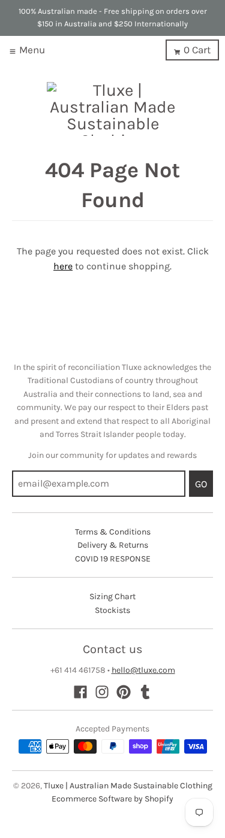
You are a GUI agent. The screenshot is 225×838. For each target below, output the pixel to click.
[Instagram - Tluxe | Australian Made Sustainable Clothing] (102, 692)
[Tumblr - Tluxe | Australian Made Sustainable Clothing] (145, 692)
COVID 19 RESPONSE (113, 559)
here (63, 266)
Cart (197, 50)
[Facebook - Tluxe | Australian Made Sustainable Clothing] (80, 692)
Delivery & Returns (112, 545)
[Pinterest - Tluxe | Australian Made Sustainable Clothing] (123, 692)
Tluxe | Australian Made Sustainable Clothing (128, 786)
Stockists (112, 610)
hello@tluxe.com (143, 670)
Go (201, 484)
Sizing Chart (112, 596)
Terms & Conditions (113, 532)
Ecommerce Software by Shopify (112, 799)
